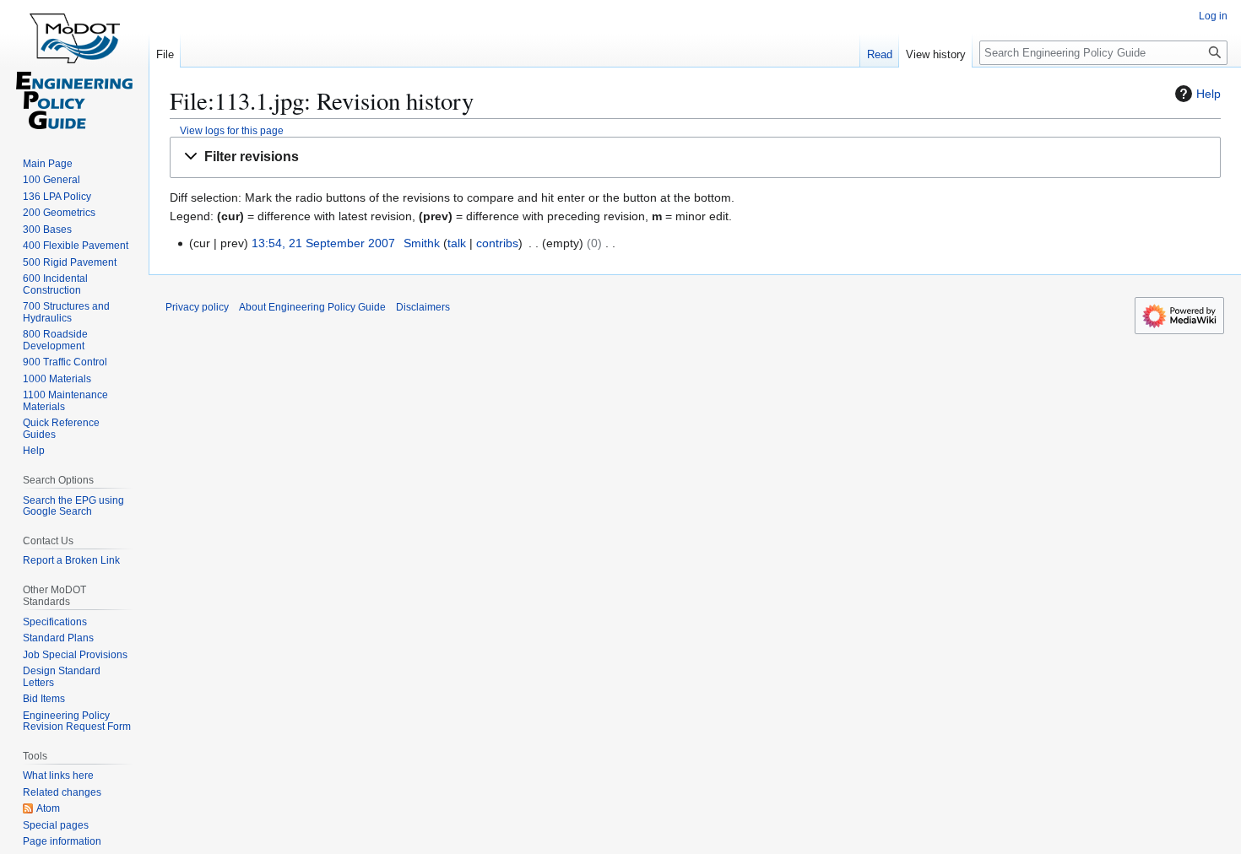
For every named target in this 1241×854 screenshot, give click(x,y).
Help (1208, 93)
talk (456, 243)
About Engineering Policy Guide (312, 307)
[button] (695, 157)
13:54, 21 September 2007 (323, 243)
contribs (497, 243)
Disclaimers (423, 307)
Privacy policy (197, 307)
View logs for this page (232, 130)
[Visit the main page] (74, 67)
